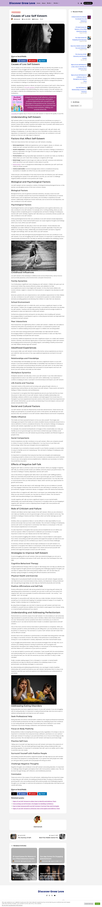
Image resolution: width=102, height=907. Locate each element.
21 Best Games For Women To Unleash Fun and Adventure (79, 19)
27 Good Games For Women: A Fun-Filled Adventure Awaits (81, 29)
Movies (56, 3)
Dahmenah (17, 19)
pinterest (33, 60)
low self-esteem (30, 87)
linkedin (43, 60)
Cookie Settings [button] (89, 903)
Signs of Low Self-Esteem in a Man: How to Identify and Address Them (34, 801)
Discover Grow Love (22, 3)
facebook (23, 60)
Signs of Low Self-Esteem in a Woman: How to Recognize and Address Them (36, 808)
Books (49, 3)
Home (38, 3)
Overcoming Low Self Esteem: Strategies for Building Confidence (33, 804)
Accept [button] (97, 903)
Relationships (17, 164)
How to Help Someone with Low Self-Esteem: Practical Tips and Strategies (36, 806)
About (43, 3)
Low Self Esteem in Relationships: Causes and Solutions (79, 89)
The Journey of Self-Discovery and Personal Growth (80, 56)
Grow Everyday (16, 12)
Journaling (14, 113)
